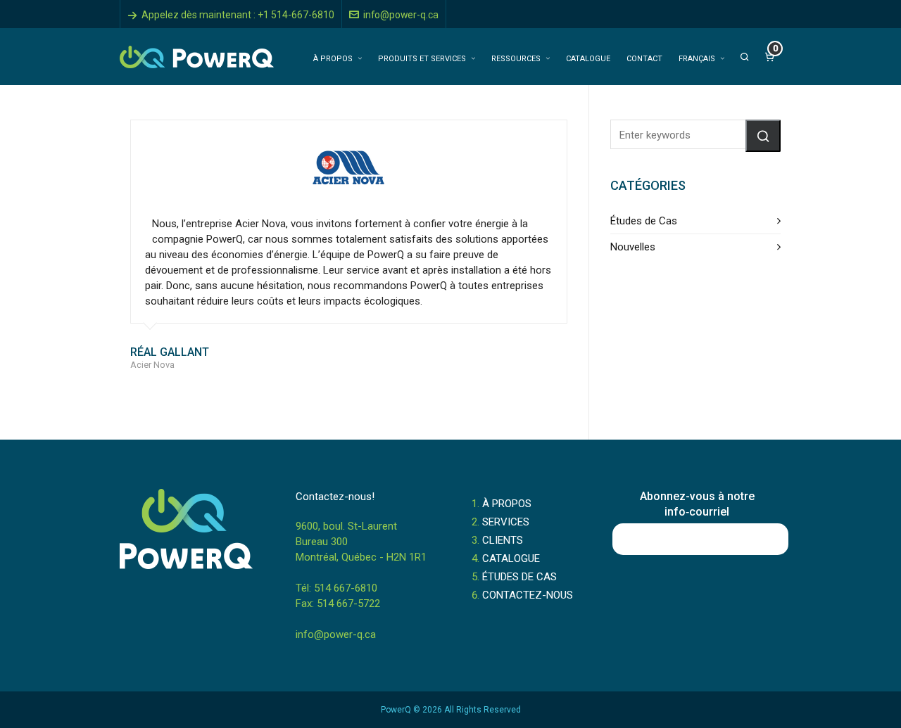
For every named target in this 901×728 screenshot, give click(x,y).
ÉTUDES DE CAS (519, 576)
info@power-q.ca (401, 14)
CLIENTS (502, 540)
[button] (763, 136)
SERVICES (505, 522)
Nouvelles (632, 247)
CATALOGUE (511, 558)
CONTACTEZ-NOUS (527, 595)
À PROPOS (506, 503)
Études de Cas (643, 221)
